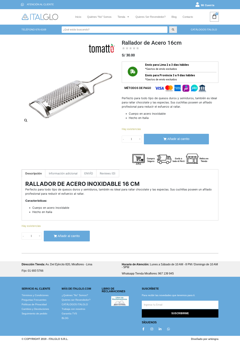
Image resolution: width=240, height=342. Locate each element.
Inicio (78, 16)
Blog (174, 16)
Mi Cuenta (207, 5)
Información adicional (63, 173)
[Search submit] (173, 29)
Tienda (121, 16)
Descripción (33, 173)
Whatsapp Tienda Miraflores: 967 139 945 (148, 273)
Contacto (188, 16)
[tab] (33, 173)
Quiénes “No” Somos (99, 16)
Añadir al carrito (178, 139)
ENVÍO (88, 173)
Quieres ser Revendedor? (150, 16)
